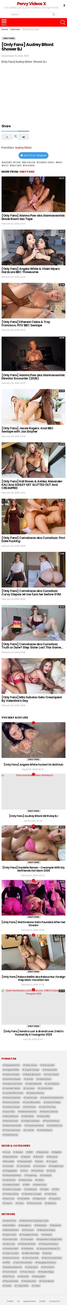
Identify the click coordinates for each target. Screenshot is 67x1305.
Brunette (9, 1161)
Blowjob (29, 162)
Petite (45, 1189)
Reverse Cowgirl (32, 1193)
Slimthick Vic (55, 1125)
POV (6, 165)
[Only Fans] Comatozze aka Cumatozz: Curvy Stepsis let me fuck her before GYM (31, 592)
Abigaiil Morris (12, 1065)
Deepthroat (57, 1166)
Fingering (31, 1175)
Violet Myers (46, 1130)
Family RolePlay (13, 1175)
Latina (41, 1180)
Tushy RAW (22, 1285)
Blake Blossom (33, 1074)
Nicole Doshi (11, 1120)
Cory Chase (52, 1074)
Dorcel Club (11, 1239)
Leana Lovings (12, 1106)
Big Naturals (11, 1156)
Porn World (11, 1271)
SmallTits (24, 1198)
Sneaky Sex (30, 1281)
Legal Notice (29, 1301)
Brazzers (29, 1230)
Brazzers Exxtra (47, 1230)
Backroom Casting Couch (35, 1220)
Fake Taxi (9, 1243)
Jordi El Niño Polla (14, 1093)
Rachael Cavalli (13, 1125)
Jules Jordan (11, 1253)
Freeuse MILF (11, 1248)
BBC (31, 1152)
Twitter (10, 1301)
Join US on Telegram (35, 155)
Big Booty (43, 1152)
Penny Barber (52, 1120)
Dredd (29, 1079)
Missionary (41, 1184)
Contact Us (54, 1301)
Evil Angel (28, 1239)
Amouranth (48, 1065)
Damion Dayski (12, 1079)
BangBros (26, 1225)
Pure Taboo (29, 1271)
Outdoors (32, 1189)
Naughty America (46, 1262)
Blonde (39, 1156)
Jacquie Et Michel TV (49, 1248)
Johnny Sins (46, 1088)
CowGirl (9, 1166)
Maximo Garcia (49, 1111)
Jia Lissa (30, 1088)
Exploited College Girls (50, 1239)
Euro (25, 1170)
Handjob (47, 1175)
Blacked (56, 1225)
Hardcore (10, 1180)
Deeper (48, 1234)
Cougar (53, 1161)
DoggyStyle (11, 1170)
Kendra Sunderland (53, 1097)
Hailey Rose (45, 1079)
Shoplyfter (40, 1276)
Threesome (35, 1203)
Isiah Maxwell (34, 1083)
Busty (40, 1161)
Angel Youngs (32, 1069)
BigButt (57, 1152)
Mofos (48, 1253)
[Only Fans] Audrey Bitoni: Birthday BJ (33, 816)
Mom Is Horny (12, 1257)
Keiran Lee (31, 1097)
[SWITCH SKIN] (64, 5)
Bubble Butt (25, 1161)
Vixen (37, 1285)
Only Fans (26, 172)
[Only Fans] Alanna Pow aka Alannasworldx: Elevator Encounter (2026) (33, 377)
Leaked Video (46, 162)
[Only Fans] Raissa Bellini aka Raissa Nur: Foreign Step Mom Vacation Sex (33, 978)
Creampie (24, 1166)
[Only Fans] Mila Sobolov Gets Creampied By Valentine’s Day (32, 699)
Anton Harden (12, 1074)
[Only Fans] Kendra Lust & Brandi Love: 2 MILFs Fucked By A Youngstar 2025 (33, 1032)
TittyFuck (51, 1203)
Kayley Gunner (36, 1093)
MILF (60, 162)
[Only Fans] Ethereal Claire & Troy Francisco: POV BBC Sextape (26, 323)
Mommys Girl (31, 1257)
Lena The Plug (48, 1106)
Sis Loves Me (11, 1281)
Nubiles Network (13, 1267)
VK (18, 1301)
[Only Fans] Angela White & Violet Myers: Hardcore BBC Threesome (31, 270)
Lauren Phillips (53, 1102)
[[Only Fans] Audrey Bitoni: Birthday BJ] (33, 791)
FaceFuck (38, 1170)
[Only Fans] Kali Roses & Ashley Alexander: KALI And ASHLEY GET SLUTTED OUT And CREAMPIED (32, 484)
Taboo (8, 1203)
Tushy (8, 1285)
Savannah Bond (35, 1125)
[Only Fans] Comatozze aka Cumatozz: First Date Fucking (33, 539)
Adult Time (10, 1220)
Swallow (55, 1198)
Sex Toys (9, 1198)
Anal (7, 1152)
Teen (20, 1203)
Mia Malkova (11, 1116)
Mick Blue (29, 1116)
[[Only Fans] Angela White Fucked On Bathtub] (33, 740)
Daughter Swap (30, 1234)
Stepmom (40, 1198)
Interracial (26, 1180)
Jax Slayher (53, 1083)
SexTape (17, 165)
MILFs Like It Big (32, 1253)
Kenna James (12, 1102)
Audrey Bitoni (23, 147)
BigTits (27, 1156)
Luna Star (9, 1111)
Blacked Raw (11, 1230)
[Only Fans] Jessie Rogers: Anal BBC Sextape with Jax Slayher (27, 430)
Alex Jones (31, 1065)
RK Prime (9, 1276)
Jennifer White (12, 1088)
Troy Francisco (12, 1130)
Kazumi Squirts (12, 1097)
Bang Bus (41, 1225)
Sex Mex (24, 1276)
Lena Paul (30, 1106)
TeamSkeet (47, 1281)
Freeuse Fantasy (49, 1243)
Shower (30, 165)
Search (54, 15)
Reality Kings (47, 1271)
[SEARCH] (62, 22)
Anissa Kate (51, 1069)
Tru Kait (30, 1130)
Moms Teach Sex (52, 1257)
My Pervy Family (24, 1262)
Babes (19, 1152)
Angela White (12, 1069)
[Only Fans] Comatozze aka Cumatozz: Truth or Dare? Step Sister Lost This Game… (32, 646)
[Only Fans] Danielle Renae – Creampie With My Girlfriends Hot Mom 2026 (33, 869)
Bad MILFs (10, 1225)
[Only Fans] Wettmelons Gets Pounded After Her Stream (33, 923)
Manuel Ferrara (28, 1111)
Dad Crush (10, 1234)
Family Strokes (28, 1243)
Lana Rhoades (33, 1102)
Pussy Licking (11, 1193)
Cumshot (40, 1166)
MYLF (7, 1262)
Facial (52, 1170)
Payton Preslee (31, 1120)
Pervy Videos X (31, 4)
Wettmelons (11, 1134)
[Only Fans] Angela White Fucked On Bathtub (33, 764)
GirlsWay (28, 1248)
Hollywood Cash (13, 1083)
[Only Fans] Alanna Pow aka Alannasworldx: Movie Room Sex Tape (33, 217)
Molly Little (45, 1116)
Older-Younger (13, 1189)
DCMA (42, 1301)
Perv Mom (49, 1267)
